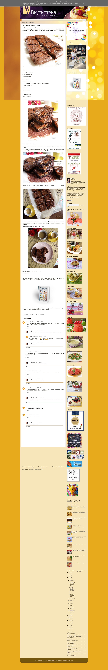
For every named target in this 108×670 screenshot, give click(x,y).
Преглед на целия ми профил (73, 197)
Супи (68, 652)
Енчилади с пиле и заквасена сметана (71, 589)
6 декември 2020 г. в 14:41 (37, 387)
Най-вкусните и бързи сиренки (78, 512)
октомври (72, 582)
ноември (71, 580)
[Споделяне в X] (41, 314)
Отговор (27, 326)
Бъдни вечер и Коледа (71, 635)
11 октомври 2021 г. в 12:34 (37, 422)
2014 (69, 622)
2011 (69, 627)
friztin (61, 660)
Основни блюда (70, 645)
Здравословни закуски (71, 640)
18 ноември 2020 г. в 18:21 (40, 336)
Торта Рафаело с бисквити (77, 537)
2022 (69, 575)
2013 (69, 623)
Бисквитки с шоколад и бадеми (71, 595)
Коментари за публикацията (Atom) (36, 469)
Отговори (29, 328)
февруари (72, 610)
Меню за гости (70, 643)
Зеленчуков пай (71, 592)
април (71, 606)
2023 (69, 574)
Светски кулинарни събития (73, 651)
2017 (69, 617)
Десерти (68, 639)
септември (72, 598)
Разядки (68, 646)
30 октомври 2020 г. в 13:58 (37, 321)
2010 (69, 628)
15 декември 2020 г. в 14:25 (37, 397)
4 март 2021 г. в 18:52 (34, 406)
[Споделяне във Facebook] (42, 314)
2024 (69, 572)
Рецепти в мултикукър (71, 648)
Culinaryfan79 (28, 321)
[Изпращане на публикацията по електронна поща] (36, 314)
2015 (69, 620)
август (71, 600)
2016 (69, 618)
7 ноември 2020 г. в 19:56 (35, 351)
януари (71, 611)
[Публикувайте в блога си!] (39, 314)
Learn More (78, 3)
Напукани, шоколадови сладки (78, 550)
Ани (29, 331)
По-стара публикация (58, 466)
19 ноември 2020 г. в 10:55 (37, 343)
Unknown (28, 406)
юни (70, 603)
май (70, 605)
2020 (69, 579)
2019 (69, 613)
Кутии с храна (70, 642)
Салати (68, 649)
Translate (71, 206)
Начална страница (43, 466)
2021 (69, 577)
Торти (68, 654)
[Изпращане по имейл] (38, 314)
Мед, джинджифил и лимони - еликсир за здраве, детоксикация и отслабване (78, 526)
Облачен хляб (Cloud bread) (78, 562)
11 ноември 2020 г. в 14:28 (37, 331)
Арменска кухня (70, 633)
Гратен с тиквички (76, 556)
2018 (69, 615)
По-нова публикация (28, 466)
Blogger (71, 660)
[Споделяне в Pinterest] (43, 314)
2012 (69, 625)
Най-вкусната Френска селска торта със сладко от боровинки (78, 507)
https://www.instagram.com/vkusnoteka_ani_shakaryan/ (52, 308)
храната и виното (70, 655)
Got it (84, 3)
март (71, 608)
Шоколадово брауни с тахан (71, 584)
